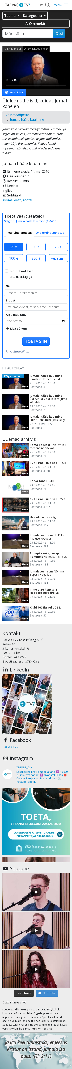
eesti (17, 200)
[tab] (20, 233)
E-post (10, 300)
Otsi (59, 33)
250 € (36, 258)
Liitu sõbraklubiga (21, 271)
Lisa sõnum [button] (18, 328)
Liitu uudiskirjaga (21, 277)
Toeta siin (36, 341)
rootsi (27, 200)
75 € (58, 246)
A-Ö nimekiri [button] (35, 23)
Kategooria (33, 15)
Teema (10, 15)
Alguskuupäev (16, 315)
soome (7, 200)
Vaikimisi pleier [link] (12, 48)
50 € (36, 246)
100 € (13, 258)
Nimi (9, 286)
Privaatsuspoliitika (17, 351)
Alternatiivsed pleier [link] (36, 48)
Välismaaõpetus (18, 115)
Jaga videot (16, 92)
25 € (13, 246)
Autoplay (15, 368)
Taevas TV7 (10, 747)
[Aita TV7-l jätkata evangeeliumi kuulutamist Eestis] (36, 821)
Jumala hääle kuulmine (27, 119)
